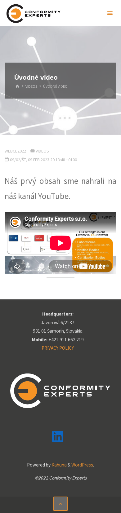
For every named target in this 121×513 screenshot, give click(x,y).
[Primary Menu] (110, 13)
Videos (31, 86)
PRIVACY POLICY (58, 348)
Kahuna (59, 465)
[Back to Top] (60, 504)
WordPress (82, 465)
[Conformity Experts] (33, 13)
